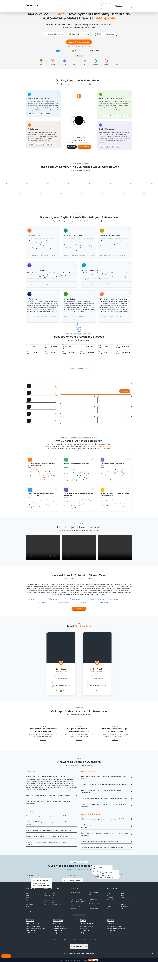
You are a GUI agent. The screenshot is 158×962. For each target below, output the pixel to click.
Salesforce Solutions (90, 270)
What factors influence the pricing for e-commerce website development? (101, 791)
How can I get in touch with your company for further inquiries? (102, 847)
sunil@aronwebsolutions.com (35, 933)
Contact (28, 908)
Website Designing (94, 903)
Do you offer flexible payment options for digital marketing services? (104, 798)
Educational (47, 895)
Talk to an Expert (84, 146)
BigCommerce (56, 284)
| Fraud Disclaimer (90, 953)
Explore (79, 608)
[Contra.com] (79, 946)
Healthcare (55, 898)
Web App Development (76, 895)
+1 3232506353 (111, 931)
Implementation (86, 284)
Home (27, 893)
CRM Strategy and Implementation (113, 299)
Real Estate (47, 900)
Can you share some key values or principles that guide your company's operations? (104, 834)
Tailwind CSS (110, 900)
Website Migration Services (78, 901)
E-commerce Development (37, 270)
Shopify (29, 284)
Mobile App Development (110, 235)
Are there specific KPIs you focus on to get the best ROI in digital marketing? (47, 823)
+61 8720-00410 (58, 931)
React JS (109, 902)
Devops (109, 908)
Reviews (105, 3)
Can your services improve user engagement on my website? (46, 816)
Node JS (109, 893)
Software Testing (75, 906)
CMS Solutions (75, 908)
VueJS (53, 255)
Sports (54, 902)
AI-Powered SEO (68, 317)
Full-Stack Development (77, 897)
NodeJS (47, 255)
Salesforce (103, 317)
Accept (90, 960)
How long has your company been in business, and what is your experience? (101, 826)
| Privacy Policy (80, 953)
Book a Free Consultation (79, 42)
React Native (107, 255)
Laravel (109, 906)
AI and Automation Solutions (75, 235)
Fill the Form (125, 391)
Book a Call (124, 387)
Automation (97, 284)
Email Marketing (69, 319)
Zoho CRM (118, 317)
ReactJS (34, 255)
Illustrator (53, 317)
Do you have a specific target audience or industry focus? (100, 841)
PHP (28, 255)
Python (122, 908)
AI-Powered (90, 255)
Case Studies (94, 6)
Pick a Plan (71, 146)
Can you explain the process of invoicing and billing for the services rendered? (103, 806)
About (27, 895)
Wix (64, 284)
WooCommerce (38, 284)
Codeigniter (110, 897)
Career (27, 902)
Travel (45, 898)
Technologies (70, 6)
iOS (101, 255)
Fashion (54, 893)
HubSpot (110, 317)
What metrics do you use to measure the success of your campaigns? (49, 830)
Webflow (69, 284)
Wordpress (123, 904)
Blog (27, 900)
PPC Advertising (93, 899)
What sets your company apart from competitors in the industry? (102, 819)
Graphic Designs (93, 906)
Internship (28, 911)
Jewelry (54, 895)
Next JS (109, 904)
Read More (43, 740)
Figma (29, 317)
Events (45, 902)
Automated (74, 255)
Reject (95, 960)
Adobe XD (36, 317)
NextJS (41, 255)
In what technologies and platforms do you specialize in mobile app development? (48, 803)
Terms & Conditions (69, 953)
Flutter (115, 255)
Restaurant (47, 904)
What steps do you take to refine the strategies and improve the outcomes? (47, 843)
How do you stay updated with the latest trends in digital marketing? (48, 795)
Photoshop (44, 317)
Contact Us (128, 6)
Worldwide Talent (93, 908)
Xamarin (122, 255)
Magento (47, 284)
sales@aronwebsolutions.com (62, 933)
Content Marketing (94, 901)
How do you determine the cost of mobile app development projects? (104, 784)
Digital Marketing (70, 299)
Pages (86, 6)
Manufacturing (56, 904)
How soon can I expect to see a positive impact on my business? (47, 836)
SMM (80, 317)
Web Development (34, 235)
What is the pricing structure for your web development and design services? (103, 777)
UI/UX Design (32, 299)
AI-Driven (66, 255)
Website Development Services (101, 446)
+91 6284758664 (31, 931)
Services (61, 6)
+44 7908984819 (85, 931)
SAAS (45, 893)
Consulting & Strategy (109, 284)
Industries (79, 6)
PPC (76, 317)
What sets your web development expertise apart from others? (46, 776)
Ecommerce (55, 900)
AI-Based (82, 255)
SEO (90, 895)
